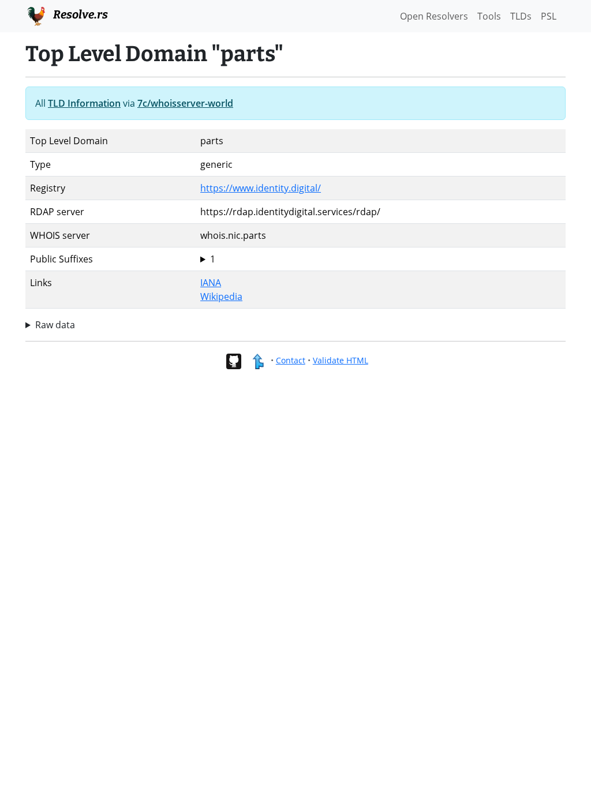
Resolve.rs (79, 14)
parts (211, 259)
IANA (210, 282)
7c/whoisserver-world (185, 103)
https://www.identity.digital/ (260, 188)
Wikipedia (221, 296)
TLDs (521, 16)
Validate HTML (340, 360)
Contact (290, 360)
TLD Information (84, 103)
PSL (548, 16)
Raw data (55, 324)
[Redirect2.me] (257, 360)
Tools (489, 16)
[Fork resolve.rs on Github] (233, 360)
